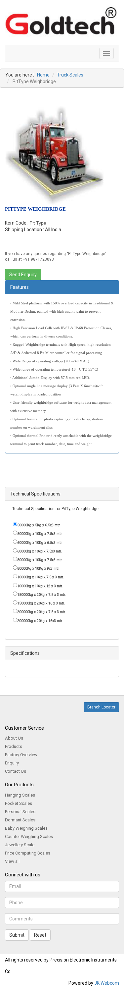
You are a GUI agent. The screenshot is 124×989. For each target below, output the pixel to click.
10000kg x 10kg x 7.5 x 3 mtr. (40, 577)
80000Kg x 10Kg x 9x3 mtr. (38, 568)
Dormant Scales (20, 819)
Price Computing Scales (27, 853)
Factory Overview (21, 754)
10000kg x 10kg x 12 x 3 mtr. (40, 586)
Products (13, 746)
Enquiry (12, 762)
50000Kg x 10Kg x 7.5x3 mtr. (39, 534)
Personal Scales (20, 811)
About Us (14, 738)
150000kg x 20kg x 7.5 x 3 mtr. (41, 595)
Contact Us (15, 771)
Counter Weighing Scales (29, 836)
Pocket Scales (18, 803)
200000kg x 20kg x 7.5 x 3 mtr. (41, 612)
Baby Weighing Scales (26, 828)
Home (43, 75)
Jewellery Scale (19, 844)
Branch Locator (101, 707)
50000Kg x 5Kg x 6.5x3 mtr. (39, 525)
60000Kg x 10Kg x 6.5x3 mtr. (39, 543)
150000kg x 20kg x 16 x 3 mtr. (41, 603)
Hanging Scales (20, 795)
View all (12, 861)
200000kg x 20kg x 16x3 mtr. (40, 621)
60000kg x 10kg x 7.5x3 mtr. (39, 551)
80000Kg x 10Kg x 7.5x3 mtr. (39, 560)
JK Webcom (106, 983)
